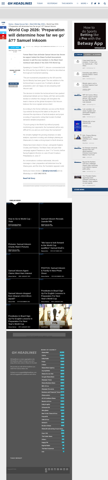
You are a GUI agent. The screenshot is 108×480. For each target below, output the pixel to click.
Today (40, 3)
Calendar (98, 54)
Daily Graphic (46, 404)
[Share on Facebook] (3, 27)
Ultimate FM (46, 407)
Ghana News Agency (48, 368)
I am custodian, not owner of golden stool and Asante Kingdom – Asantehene (89, 111)
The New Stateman (48, 448)
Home (11, 24)
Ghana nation (46, 395)
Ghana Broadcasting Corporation (52, 429)
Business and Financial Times (51, 392)
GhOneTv (44, 422)
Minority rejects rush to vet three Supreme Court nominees (90, 85)
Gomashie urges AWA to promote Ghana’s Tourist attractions (90, 74)
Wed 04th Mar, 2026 (37, 24)
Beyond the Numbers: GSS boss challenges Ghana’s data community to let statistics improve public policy (90, 165)
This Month (67, 3)
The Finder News (47, 436)
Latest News (13, 86)
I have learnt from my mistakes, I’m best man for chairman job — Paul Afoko (90, 63)
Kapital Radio (46, 445)
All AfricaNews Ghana (48, 398)
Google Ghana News (48, 377)
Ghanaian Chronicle (48, 389)
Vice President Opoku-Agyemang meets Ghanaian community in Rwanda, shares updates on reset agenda (90, 179)
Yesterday (52, 3)
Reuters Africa (46, 401)
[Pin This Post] (3, 35)
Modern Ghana (46, 425)
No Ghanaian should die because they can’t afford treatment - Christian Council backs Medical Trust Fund (90, 151)
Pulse (43, 361)
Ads (43, 451)
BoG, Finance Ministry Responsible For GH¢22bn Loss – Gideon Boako (90, 138)
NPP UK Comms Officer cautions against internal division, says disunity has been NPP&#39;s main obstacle (90, 98)
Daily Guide (45, 358)
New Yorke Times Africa (49, 413)
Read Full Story (29, 178)
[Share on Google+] (3, 38)
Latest (88, 54)
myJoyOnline (46, 371)
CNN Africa (45, 419)
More (83, 3)
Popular (79, 54)
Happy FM (45, 442)
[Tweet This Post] (3, 32)
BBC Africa (45, 386)
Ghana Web (45, 352)
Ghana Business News (48, 383)
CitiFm (44, 355)
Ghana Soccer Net (21, 24)
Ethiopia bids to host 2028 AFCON (89, 122)
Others (44, 439)
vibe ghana (45, 410)
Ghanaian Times (47, 380)
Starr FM (45, 433)
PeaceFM (45, 416)
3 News (44, 364)
